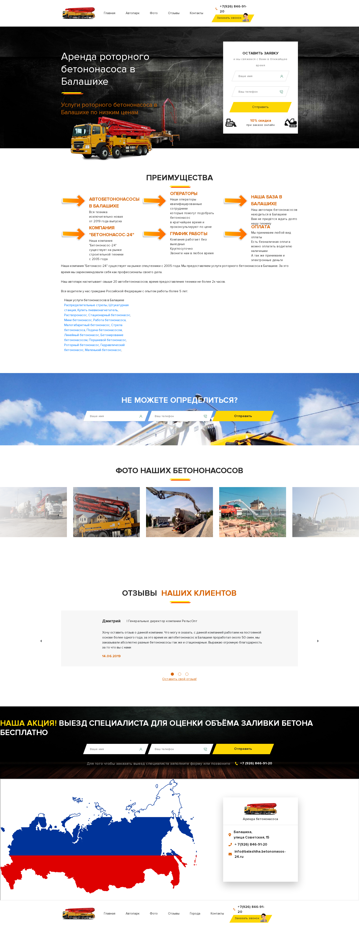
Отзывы (174, 13)
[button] (172, 674)
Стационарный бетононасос (109, 315)
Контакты (196, 13)
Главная (109, 13)
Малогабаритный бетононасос (87, 325)
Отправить (260, 107)
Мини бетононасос (78, 320)
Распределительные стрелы (85, 305)
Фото (154, 13)
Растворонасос (75, 315)
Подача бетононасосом (104, 330)
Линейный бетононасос (81, 335)
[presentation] (59, 515)
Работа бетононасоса (109, 320)
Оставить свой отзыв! (179, 679)
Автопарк (132, 13)
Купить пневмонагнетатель (97, 310)
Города (195, 913)
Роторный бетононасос (81, 345)
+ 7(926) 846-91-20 (251, 844)
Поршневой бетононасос (107, 340)
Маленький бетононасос (103, 350)
